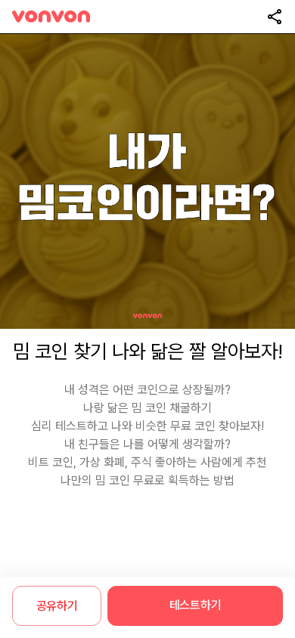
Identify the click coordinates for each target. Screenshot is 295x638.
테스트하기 (195, 605)
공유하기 (57, 606)
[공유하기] (275, 17)
